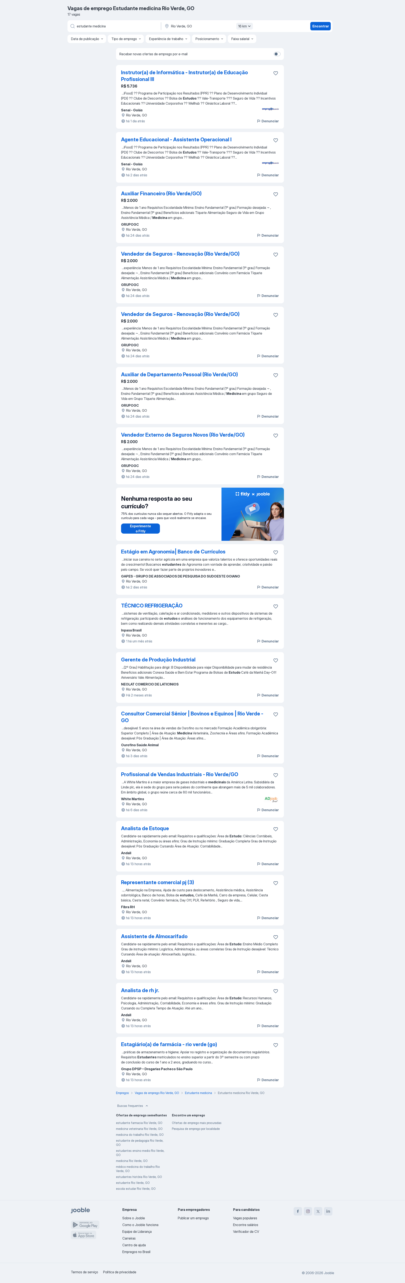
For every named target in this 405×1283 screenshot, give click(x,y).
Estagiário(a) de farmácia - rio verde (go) (169, 1044)
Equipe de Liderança (137, 1231)
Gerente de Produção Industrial (158, 660)
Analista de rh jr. (140, 990)
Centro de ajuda (134, 1245)
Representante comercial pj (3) (157, 882)
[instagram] (308, 1211)
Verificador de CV (246, 1231)
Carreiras (129, 1238)
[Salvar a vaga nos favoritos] (275, 73)
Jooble (329, 1273)
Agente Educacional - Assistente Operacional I (176, 139)
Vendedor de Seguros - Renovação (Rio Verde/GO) (180, 254)
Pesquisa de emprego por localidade (196, 1129)
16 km (242, 26)
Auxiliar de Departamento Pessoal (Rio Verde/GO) (179, 374)
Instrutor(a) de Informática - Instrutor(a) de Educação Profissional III (184, 75)
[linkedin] (328, 1211)
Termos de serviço (84, 1272)
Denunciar (270, 121)
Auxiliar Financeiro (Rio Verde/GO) (161, 193)
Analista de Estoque (145, 828)
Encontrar (320, 26)
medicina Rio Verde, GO (132, 1161)
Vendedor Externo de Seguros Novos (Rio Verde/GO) (183, 435)
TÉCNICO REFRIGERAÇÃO (151, 606)
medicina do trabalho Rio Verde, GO (140, 1134)
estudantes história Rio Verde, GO (139, 1177)
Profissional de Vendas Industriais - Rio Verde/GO (179, 774)
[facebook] (298, 1211)
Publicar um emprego (193, 1218)
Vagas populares (245, 1218)
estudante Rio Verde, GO (133, 1183)
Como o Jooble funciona (140, 1225)
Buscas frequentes (130, 1106)
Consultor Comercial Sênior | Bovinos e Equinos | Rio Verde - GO (192, 717)
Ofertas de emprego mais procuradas (196, 1123)
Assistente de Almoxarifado (154, 936)
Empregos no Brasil (136, 1252)
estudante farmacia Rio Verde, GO (139, 1123)
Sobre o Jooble (133, 1218)
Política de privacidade (119, 1272)
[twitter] (318, 1211)
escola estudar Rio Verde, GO (136, 1188)
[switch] (277, 54)
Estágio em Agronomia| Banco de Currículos (173, 552)
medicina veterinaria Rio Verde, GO (139, 1129)
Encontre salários (245, 1225)
